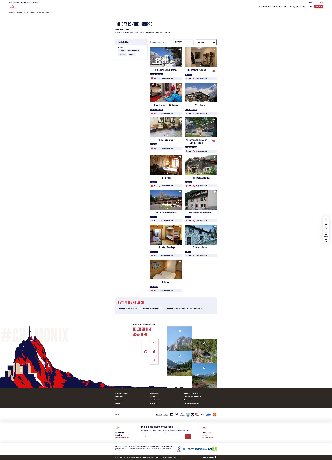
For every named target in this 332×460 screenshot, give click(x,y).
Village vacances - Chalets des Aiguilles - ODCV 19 (196, 141)
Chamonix (23, 2)
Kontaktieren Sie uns (208, 457)
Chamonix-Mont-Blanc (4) (133, 50)
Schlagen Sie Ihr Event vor (191, 393)
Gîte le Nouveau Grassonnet (196, 69)
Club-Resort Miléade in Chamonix (166, 69)
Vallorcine (35, 2)
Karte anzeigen (201, 42)
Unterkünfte (33, 12)
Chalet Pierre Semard (166, 140)
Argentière (29, 2)
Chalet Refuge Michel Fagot (166, 247)
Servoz (10, 2)
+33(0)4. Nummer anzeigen (167, 78)
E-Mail (154, 78)
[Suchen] (311, 7)
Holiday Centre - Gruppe (43, 12)
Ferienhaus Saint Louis (200, 247)
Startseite (11, 12)
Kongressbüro (119, 400)
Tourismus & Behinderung (191, 403)
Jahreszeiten (310, 2)
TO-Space (152, 396)
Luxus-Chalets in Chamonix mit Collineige (128, 308)
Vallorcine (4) (132, 54)
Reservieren (319, 7)
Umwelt (117, 403)
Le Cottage (166, 282)
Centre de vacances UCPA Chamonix (166, 105)
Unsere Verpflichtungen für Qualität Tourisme (128, 457)
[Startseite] (12, 7)
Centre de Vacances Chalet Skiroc (166, 212)
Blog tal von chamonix (121, 393)
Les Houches (16, 2)
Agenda (304, 7)
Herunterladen (188, 400)
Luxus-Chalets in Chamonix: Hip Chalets (152, 308)
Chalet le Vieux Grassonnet (201, 177)
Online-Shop (119, 396)
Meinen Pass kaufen (122, 437)
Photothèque (153, 403)
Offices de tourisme (155, 400)
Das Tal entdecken (264, 7)
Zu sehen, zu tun (294, 7)
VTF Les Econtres (200, 105)
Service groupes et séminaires (192, 396)
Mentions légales (148, 457)
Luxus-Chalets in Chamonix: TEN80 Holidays (177, 308)
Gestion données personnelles (163, 457)
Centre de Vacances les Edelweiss (200, 212)
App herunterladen (208, 437)
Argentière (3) (122, 50)
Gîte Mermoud (166, 177)
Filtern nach (178, 41)
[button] (164, 65)
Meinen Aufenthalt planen (279, 7)
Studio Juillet (178, 457)
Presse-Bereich (154, 393)
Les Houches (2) (122, 54)
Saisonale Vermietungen (196, 308)
